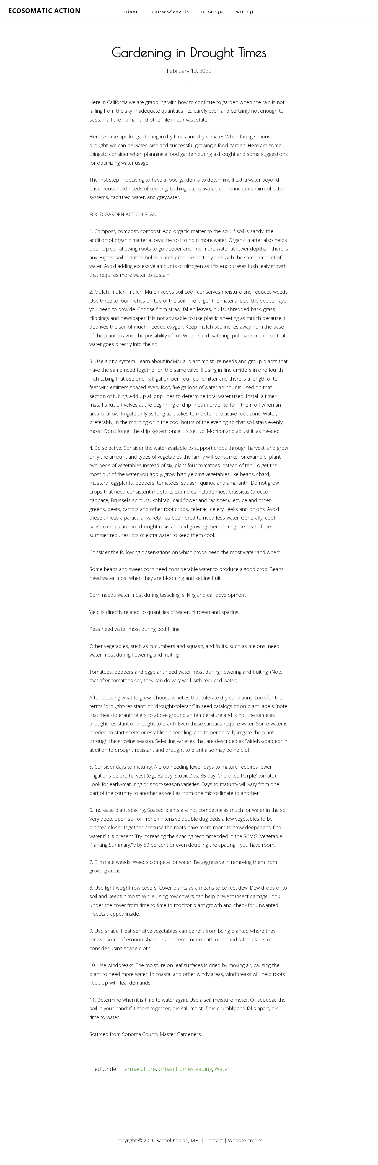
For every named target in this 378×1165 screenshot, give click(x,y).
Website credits (245, 1140)
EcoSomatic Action (44, 10)
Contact (214, 1140)
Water (222, 1069)
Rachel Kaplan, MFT (178, 1140)
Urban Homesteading (185, 1069)
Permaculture (138, 1069)
